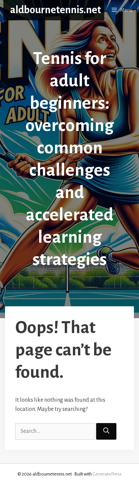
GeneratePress (107, 474)
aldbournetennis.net (55, 10)
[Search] (106, 431)
